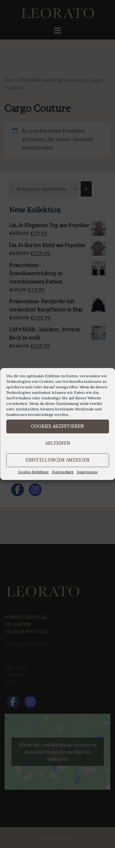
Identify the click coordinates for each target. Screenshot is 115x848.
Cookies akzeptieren (57, 426)
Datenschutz (63, 472)
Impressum (87, 472)
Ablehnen (57, 443)
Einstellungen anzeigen (57, 460)
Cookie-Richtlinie (33, 472)
